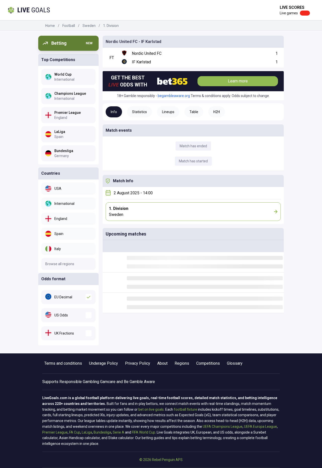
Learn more (238, 81)
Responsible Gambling (79, 381)
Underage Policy (103, 363)
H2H (216, 112)
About (162, 363)
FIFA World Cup (143, 432)
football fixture (185, 409)
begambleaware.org (174, 96)
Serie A (118, 432)
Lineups (168, 112)
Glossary (235, 363)
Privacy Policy (137, 363)
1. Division (111, 26)
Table (193, 112)
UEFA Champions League (223, 427)
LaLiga (87, 432)
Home (50, 26)
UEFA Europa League (260, 427)
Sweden (89, 26)
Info (114, 112)
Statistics (139, 112)
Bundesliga (102, 432)
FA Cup (74, 432)
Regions (182, 363)
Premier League (55, 432)
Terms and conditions (63, 363)
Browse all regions (59, 264)
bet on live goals (151, 409)
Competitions (208, 363)
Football (68, 26)
